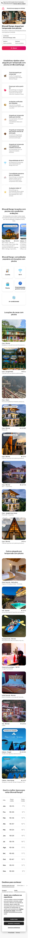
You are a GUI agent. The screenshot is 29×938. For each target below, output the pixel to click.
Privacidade (11, 932)
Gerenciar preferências (14, 927)
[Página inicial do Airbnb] (3, 8)
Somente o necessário (14, 923)
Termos (18, 932)
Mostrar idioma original (19, 3)
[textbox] (8, 43)
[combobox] (14, 38)
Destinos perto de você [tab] (8, 885)
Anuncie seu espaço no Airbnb (16, 8)
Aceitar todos (14, 919)
